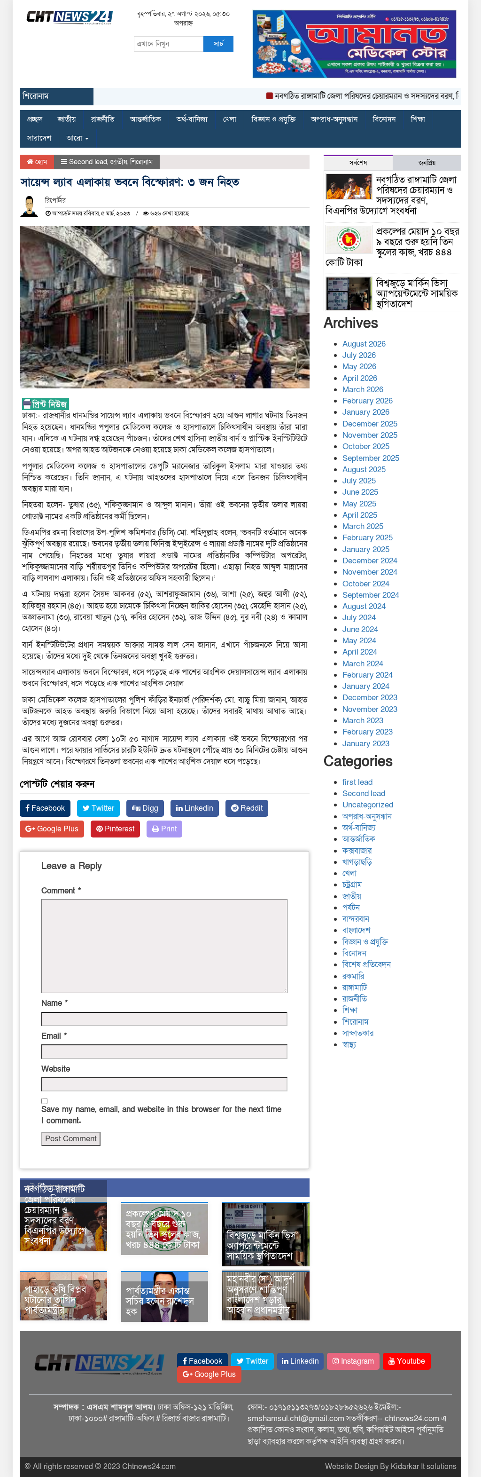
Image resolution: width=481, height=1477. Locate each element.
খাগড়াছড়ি (357, 862)
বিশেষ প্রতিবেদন (366, 964)
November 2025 (369, 435)
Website (55, 1069)
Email (54, 1036)
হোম (40, 161)
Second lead (88, 161)
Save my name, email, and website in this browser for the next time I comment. (161, 1115)
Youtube (410, 1361)
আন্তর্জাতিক (145, 119)
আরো (75, 138)
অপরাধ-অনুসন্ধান (334, 119)
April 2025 (359, 515)
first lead (357, 782)
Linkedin (198, 808)
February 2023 (367, 732)
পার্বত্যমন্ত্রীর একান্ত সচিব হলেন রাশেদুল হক (160, 1301)
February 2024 (367, 675)
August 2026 (364, 344)
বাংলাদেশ (356, 930)
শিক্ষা (418, 119)
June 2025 (360, 492)
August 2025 (364, 469)
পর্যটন (351, 907)
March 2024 (362, 663)
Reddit (251, 808)
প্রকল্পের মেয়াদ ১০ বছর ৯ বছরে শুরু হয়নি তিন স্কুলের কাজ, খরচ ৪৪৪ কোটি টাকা (163, 1229)
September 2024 (370, 595)
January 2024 (365, 686)
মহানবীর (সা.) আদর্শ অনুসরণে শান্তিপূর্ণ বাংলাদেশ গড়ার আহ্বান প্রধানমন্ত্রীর (261, 1295)
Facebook (47, 808)
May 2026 (359, 366)
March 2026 (362, 389)
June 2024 (360, 629)
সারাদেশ (39, 138)
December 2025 (369, 424)
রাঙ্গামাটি (354, 987)
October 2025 (365, 446)
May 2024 (359, 640)
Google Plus (56, 829)
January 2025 (365, 549)
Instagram (356, 1361)
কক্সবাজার (357, 850)
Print (168, 829)
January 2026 (365, 412)
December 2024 (369, 560)
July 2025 (359, 480)
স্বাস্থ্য (349, 1044)
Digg (149, 808)
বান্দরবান (355, 919)
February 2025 (367, 537)
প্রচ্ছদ (34, 119)
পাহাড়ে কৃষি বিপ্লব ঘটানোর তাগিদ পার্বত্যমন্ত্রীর (55, 1300)
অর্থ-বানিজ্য (192, 119)
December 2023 (369, 697)
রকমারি (353, 976)
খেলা (229, 119)
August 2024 (364, 606)
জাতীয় (67, 119)
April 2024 (359, 652)
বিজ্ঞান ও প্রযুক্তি (273, 119)
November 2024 (369, 572)
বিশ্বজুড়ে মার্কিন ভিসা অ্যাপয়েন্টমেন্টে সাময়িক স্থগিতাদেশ (262, 1246)
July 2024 (359, 617)
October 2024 (365, 583)
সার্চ (218, 43)
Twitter (102, 808)
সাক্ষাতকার (357, 1033)
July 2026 (359, 355)
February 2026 (367, 400)
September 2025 (370, 458)
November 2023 (369, 709)
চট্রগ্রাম (352, 884)
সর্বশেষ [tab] (358, 162)
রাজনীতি (103, 119)
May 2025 (359, 503)
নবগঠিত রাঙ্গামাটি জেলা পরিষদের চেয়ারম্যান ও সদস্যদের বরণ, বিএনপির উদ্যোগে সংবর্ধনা (55, 1216)
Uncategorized (367, 804)
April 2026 (359, 378)
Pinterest (118, 829)
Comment (61, 890)
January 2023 (365, 743)
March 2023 (362, 720)
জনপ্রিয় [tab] (427, 162)
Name (54, 1003)
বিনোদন (384, 119)
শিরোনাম (141, 161)
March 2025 (362, 526)
